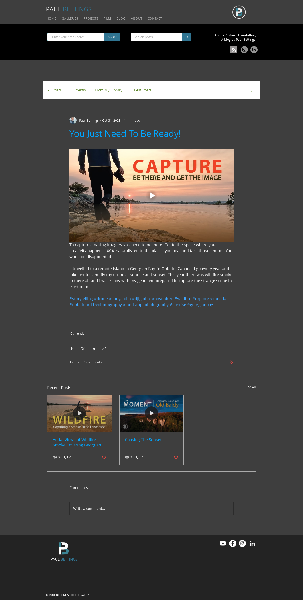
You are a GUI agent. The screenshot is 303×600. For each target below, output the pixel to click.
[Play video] (151, 195)
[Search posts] (186, 37)
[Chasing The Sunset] (152, 413)
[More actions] (231, 120)
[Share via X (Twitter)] (82, 348)
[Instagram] (244, 49)
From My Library (108, 90)
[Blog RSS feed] (233, 50)
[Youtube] (222, 543)
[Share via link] (104, 348)
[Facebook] (232, 543)
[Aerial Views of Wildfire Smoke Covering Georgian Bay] (79, 413)
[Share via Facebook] (71, 348)
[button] (250, 90)
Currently (78, 90)
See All (251, 387)
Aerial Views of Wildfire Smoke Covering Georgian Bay (77, 442)
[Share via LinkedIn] (93, 348)
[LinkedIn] (254, 49)
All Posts (54, 90)
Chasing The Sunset (143, 439)
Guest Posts (141, 90)
